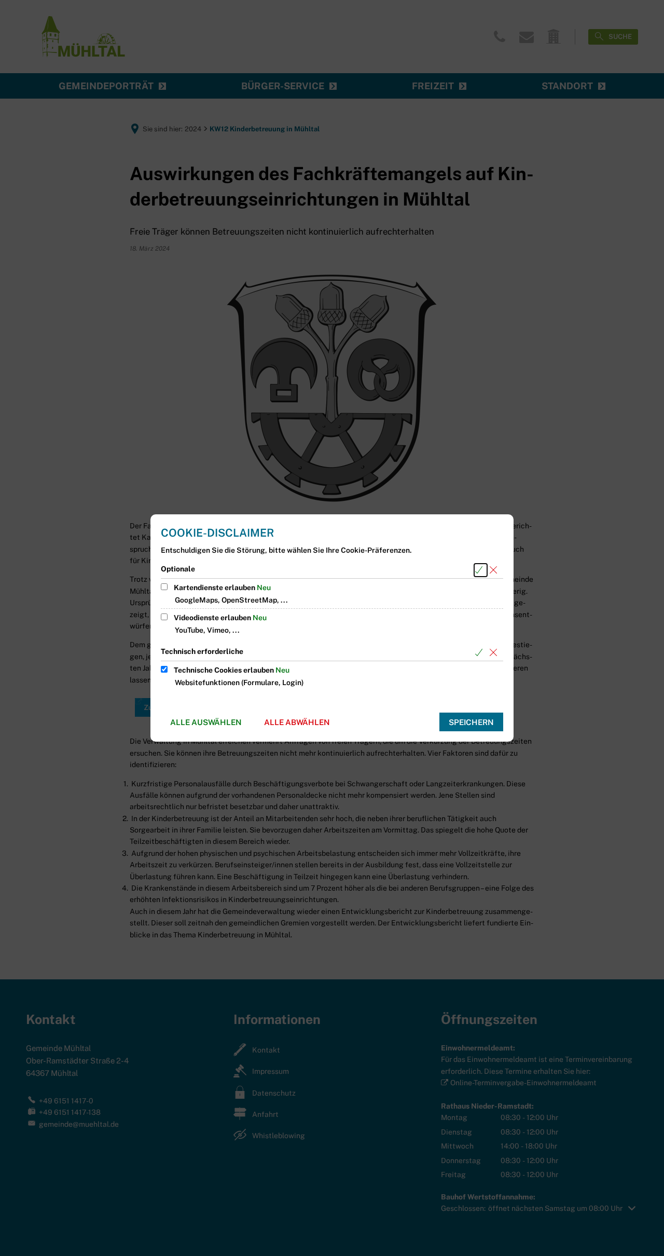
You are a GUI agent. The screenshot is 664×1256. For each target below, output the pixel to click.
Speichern (471, 722)
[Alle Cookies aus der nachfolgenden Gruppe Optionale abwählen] (495, 570)
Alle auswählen (206, 722)
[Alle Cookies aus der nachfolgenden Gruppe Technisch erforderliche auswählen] (480, 652)
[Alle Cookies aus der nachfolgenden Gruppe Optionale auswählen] (480, 570)
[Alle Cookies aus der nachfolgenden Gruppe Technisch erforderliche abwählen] (495, 652)
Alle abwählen (297, 722)
